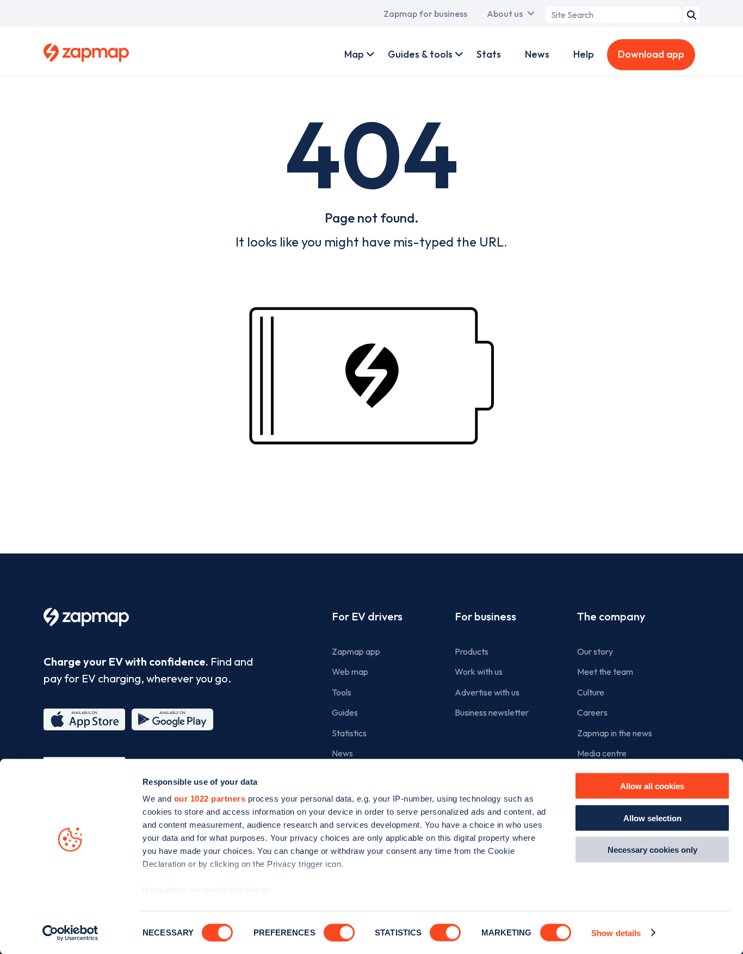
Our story (595, 651)
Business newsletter (492, 712)
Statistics (349, 733)
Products (471, 651)
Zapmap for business (425, 13)
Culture (590, 692)
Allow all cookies (652, 786)
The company (611, 616)
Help (583, 54)
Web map (350, 671)
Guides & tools (420, 54)
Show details (616, 932)
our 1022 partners (210, 798)
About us (505, 13)
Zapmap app (356, 651)
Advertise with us (487, 692)
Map (354, 54)
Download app (651, 54)
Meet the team (605, 671)
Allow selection (652, 817)
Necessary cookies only (652, 849)
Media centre (602, 753)
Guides (345, 712)
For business (485, 616)
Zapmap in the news (614, 733)
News (537, 54)
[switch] (339, 932)
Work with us (479, 671)
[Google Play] (172, 719)
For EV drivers (367, 616)
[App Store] (84, 719)
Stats (488, 54)
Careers (592, 712)
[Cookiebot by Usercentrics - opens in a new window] (70, 933)
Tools (341, 692)
